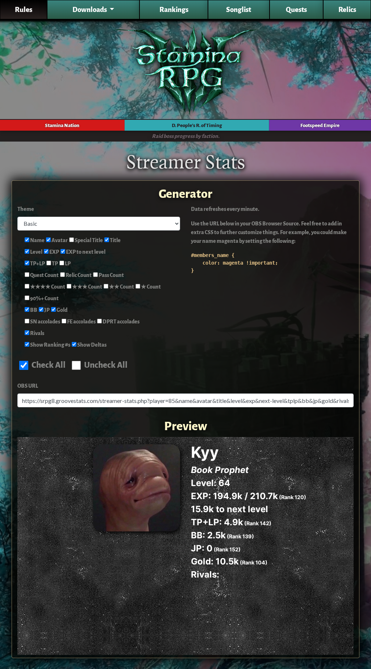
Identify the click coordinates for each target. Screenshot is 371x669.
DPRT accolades (120, 321)
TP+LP (37, 263)
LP (67, 263)
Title (115, 240)
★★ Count (121, 286)
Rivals (36, 333)
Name (37, 240)
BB (33, 310)
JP (46, 310)
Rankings (173, 9)
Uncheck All (105, 365)
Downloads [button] (90, 9)
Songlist (238, 9)
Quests (296, 9)
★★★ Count (86, 286)
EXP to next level (85, 252)
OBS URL (27, 386)
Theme (25, 209)
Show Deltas (91, 345)
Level (35, 252)
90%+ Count (44, 298)
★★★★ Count (47, 286)
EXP (54, 252)
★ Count (150, 286)
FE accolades (81, 321)
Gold (61, 310)
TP (54, 263)
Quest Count (44, 275)
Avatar (59, 240)
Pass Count (111, 275)
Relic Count (78, 275)
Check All (48, 365)
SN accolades (44, 321)
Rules (23, 9)
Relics (347, 9)
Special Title (88, 240)
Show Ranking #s (49, 345)
